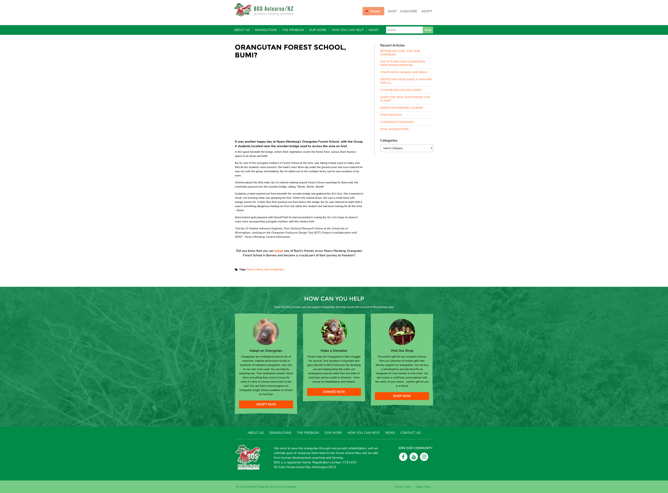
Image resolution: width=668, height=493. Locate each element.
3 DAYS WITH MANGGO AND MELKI (403, 72)
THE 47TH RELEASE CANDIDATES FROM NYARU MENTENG (402, 63)
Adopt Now (266, 404)
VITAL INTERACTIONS (394, 129)
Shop (392, 11)
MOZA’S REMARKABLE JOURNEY (401, 108)
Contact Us (411, 433)
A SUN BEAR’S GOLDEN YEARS (401, 90)
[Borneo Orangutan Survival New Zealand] (265, 10)
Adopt (427, 11)
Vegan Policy (423, 487)
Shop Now (402, 396)
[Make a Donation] (334, 332)
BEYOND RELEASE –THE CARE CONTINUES (400, 52)
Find (428, 30)
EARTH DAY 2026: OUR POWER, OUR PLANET (405, 99)
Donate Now (334, 392)
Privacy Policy (403, 487)
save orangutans (274, 269)
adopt (279, 251)
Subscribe (408, 11)
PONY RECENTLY (391, 115)
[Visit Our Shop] (402, 332)
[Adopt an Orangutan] (266, 332)
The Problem (293, 30)
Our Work (318, 30)
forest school (255, 269)
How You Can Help (348, 30)
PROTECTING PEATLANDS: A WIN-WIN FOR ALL (406, 81)
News (373, 30)
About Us (242, 30)
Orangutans (266, 30)
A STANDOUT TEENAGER (397, 122)
